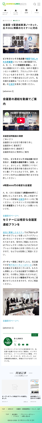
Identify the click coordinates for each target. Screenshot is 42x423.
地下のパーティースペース (20, 265)
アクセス (16, 416)
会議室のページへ (11, 216)
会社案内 (15, 414)
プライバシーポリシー (28, 414)
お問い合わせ (26, 416)
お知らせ (17, 20)
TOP (3, 409)
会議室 (12, 84)
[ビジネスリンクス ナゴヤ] (15, 4)
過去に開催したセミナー (13, 232)
